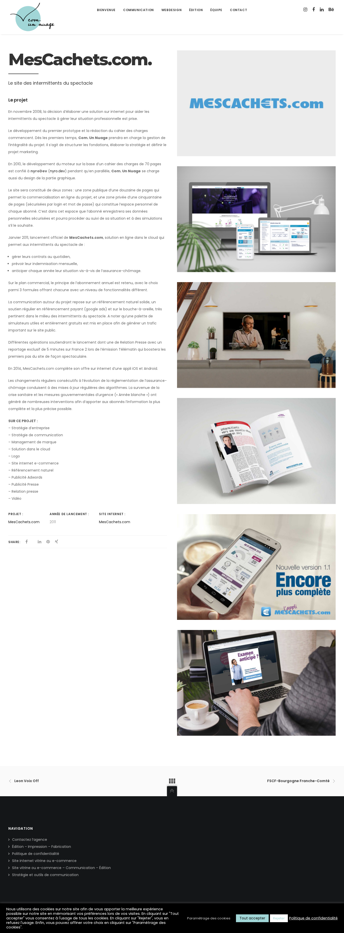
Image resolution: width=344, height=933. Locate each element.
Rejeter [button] (279, 918)
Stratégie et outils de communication (45, 874)
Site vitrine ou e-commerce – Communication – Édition (61, 867)
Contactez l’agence (29, 839)
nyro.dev (57, 171)
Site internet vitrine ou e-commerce (44, 860)
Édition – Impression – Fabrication (41, 846)
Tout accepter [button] (252, 918)
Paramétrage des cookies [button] (208, 918)
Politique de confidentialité (35, 853)
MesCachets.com (24, 521)
